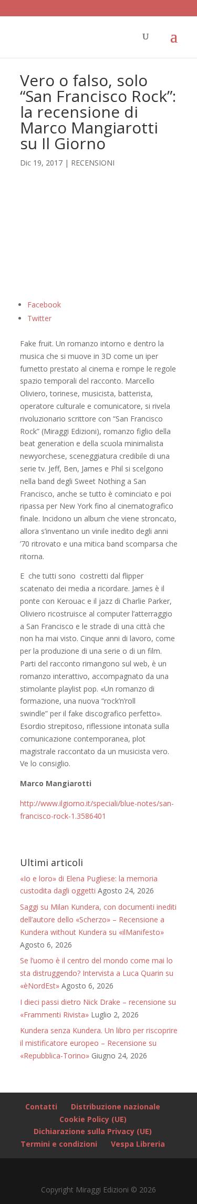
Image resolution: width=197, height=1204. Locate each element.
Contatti (41, 1107)
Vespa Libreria (138, 1144)
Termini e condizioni (58, 1144)
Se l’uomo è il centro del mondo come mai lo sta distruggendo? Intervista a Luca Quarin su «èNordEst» (96, 973)
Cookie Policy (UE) (93, 1119)
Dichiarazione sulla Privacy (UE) (93, 1131)
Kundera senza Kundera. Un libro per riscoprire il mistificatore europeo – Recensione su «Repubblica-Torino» (99, 1043)
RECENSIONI (93, 163)
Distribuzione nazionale (115, 1107)
